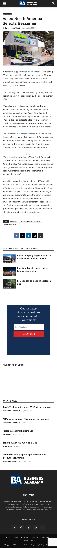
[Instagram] (21, 527)
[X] (22, 235)
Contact (16, 537)
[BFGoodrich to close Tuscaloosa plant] (9, 284)
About (8, 537)
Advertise (24, 537)
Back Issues (44, 537)
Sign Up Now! (29, 334)
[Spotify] (35, 527)
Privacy (25, 540)
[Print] (40, 235)
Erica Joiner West (12, 28)
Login (32, 540)
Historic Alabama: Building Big (18, 431)
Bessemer (13, 221)
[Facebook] (16, 235)
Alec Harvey (7, 434)
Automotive (14, 10)
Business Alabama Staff (11, 411)
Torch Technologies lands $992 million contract (27, 407)
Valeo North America (31, 71)
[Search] (53, 3)
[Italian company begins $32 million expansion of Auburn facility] (9, 258)
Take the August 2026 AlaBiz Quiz (20, 442)
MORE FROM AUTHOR (29, 248)
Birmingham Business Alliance (21, 133)
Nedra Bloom (7, 446)
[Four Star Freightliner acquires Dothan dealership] (9, 271)
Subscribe (34, 537)
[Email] (34, 235)
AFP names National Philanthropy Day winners (26, 419)
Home (5, 10)
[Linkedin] (28, 235)
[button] (4, 3)
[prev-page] (4, 293)
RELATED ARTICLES (10, 248)
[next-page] (8, 293)
